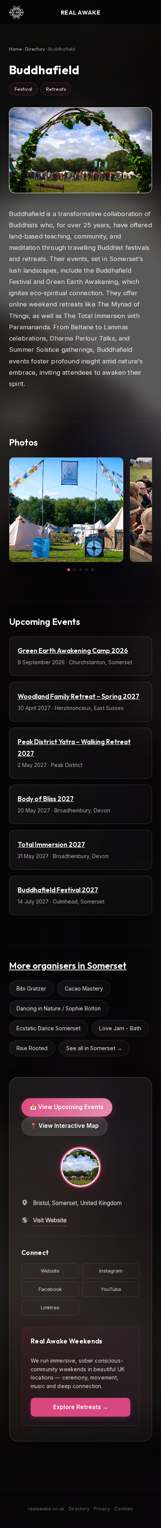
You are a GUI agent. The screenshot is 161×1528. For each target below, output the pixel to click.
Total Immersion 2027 (51, 844)
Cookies (123, 1508)
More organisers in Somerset (68, 965)
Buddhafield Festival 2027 (58, 890)
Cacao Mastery (84, 988)
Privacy (102, 1508)
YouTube (111, 1289)
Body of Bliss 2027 (46, 798)
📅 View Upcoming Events (67, 1107)
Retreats (56, 89)
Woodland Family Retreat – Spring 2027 (78, 696)
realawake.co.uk (46, 1508)
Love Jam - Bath (120, 1028)
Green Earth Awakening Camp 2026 (73, 650)
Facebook (50, 1289)
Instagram (110, 1271)
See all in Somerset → (94, 1048)
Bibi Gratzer (31, 988)
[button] (68, 569)
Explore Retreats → (80, 1407)
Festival (23, 89)
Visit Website (50, 1220)
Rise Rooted (32, 1048)
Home (15, 49)
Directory (35, 49)
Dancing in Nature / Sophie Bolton (58, 1008)
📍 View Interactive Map (64, 1125)
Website (50, 1271)
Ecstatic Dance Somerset (48, 1028)
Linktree (50, 1307)
